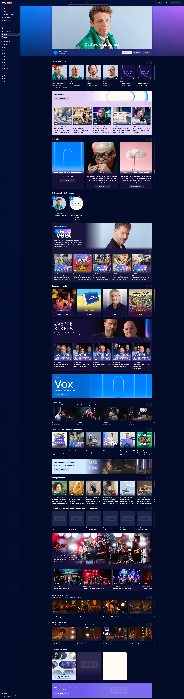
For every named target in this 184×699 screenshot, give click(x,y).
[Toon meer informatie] (66, 66)
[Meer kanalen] (18, 25)
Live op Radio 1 (57, 61)
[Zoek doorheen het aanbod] (18, 42)
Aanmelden (176, 2)
